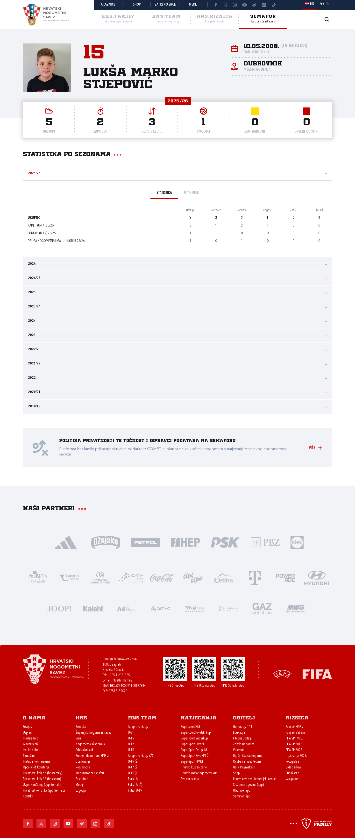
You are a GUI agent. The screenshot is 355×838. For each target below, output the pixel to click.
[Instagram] (235, 5)
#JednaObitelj (242, 738)
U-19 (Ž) (133, 762)
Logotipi (81, 791)
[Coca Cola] (162, 577)
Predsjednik (30, 738)
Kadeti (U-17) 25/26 (41, 225)
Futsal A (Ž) (135, 785)
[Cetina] (223, 577)
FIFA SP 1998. (294, 738)
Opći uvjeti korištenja (36, 767)
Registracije (83, 767)
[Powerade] (285, 577)
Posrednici (82, 779)
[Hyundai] (316, 577)
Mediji (194, 5)
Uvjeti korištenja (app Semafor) (42, 785)
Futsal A (133, 779)
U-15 (131, 750)
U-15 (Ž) (133, 773)
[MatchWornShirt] (296, 608)
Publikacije (292, 773)
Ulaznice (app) (242, 791)
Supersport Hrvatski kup (196, 733)
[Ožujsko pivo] (106, 542)
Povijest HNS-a (295, 727)
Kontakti (28, 796)
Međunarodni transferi (90, 773)
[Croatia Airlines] (131, 577)
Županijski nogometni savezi (94, 733)
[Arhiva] (327, 19)
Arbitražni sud (84, 750)
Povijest (27, 727)
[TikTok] (273, 5)
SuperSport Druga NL (194, 750)
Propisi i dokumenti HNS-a (92, 756)
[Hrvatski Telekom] (254, 577)
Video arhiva (294, 767)
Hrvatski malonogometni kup (199, 773)
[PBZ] (265, 542)
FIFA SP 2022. (294, 750)
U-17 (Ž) (133, 767)
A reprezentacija (138, 727)
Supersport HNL (190, 727)
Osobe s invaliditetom (247, 762)
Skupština (29, 756)
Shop (137, 5)
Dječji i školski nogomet (248, 756)
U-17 (131, 744)
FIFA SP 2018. (294, 744)
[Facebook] (215, 5)
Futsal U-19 (135, 791)
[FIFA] (317, 674)
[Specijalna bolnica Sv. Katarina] (228, 608)
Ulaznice (108, 5)
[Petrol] (145, 542)
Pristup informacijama (36, 762)
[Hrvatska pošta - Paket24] (69, 577)
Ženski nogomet (243, 744)
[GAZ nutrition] (262, 608)
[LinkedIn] (264, 5)
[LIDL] (297, 542)
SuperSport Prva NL (193, 744)
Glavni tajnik (30, 744)
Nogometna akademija (90, 744)
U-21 (131, 733)
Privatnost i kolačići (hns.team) (42, 779)
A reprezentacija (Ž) (140, 756)
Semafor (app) (242, 796)
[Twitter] (225, 5)
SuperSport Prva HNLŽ (195, 756)
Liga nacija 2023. (296, 756)
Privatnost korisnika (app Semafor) (44, 791)
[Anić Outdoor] (127, 608)
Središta (81, 727)
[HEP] (185, 542)
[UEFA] (282, 674)
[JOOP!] (59, 608)
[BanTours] (194, 608)
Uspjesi (27, 733)
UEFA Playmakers (244, 767)
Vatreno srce (165, 5)
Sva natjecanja (190, 779)
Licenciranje (83, 762)
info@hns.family (122, 680)
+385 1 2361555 (118, 675)
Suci (78, 738)
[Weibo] (254, 5)
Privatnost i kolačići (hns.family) (42, 773)
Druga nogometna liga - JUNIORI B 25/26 (56, 241)
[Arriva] (161, 608)
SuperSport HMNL (192, 762)
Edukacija (239, 733)
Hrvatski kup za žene (194, 767)
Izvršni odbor (31, 750)
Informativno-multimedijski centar (254, 779)
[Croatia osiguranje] (100, 577)
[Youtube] (244, 5)
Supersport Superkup (194, 738)
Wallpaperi (292, 779)
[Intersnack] (193, 577)
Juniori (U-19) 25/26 (42, 233)
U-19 (131, 738)
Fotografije (292, 762)
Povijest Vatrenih (296, 733)
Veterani (238, 750)
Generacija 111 (242, 727)
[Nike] (66, 542)
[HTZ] (38, 577)
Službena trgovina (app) (248, 785)
